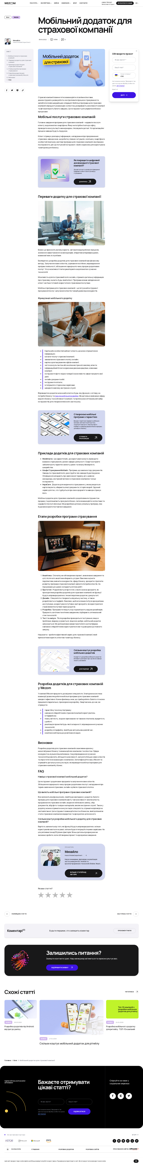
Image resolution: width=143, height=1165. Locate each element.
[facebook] (6, 90)
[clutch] (128, 1141)
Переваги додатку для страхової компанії (19, 61)
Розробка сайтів (92, 1149)
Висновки (11, 77)
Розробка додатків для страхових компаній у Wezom (18, 74)
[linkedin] (132, 1141)
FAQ (9, 80)
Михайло (16, 40)
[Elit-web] (134, 1149)
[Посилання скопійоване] (23, 90)
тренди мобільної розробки (66, 396)
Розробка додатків (66, 1149)
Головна (7, 1060)
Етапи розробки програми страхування (17, 70)
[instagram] (119, 1141)
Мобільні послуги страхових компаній (17, 57)
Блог (15, 1060)
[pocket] (17, 90)
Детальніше (120, 86)
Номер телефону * (125, 74)
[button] (116, 75)
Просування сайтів (120, 1149)
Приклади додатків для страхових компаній (16, 65)
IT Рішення (35, 1149)
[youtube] (123, 1141)
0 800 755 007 (107, 2)
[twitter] (12, 90)
